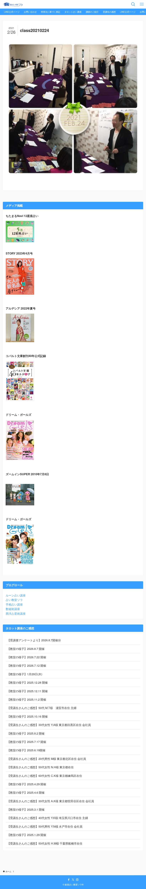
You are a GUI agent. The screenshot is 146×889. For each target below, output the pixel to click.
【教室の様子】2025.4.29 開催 (26, 784)
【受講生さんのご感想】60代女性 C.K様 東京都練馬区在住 (44, 776)
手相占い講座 (14, 604)
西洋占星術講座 (16, 613)
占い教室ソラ (14, 600)
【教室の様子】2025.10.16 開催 (27, 716)
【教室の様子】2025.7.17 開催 (26, 742)
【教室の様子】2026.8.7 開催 (26, 649)
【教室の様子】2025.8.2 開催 (26, 733)
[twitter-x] (73, 879)
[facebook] (68, 879)
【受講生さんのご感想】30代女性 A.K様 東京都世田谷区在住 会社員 (50, 801)
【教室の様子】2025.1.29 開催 (26, 835)
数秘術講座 (13, 609)
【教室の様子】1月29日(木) (24, 674)
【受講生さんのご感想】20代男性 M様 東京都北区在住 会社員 (46, 759)
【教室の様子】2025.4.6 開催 (26, 792)
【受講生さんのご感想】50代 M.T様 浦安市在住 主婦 (41, 708)
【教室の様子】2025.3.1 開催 (26, 809)
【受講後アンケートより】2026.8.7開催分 (34, 640)
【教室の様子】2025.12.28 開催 (27, 682)
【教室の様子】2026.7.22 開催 (26, 657)
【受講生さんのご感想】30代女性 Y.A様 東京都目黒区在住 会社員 (49, 725)
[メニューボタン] (141, 4)
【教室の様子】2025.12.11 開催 (27, 691)
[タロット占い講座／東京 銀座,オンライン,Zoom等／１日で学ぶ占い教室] (13, 4)
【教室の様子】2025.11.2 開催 (26, 699)
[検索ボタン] (133, 4)
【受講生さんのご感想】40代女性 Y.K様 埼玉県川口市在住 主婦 (47, 818)
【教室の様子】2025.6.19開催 (26, 750)
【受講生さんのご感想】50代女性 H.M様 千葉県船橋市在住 (44, 843)
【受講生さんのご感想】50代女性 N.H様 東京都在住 (40, 767)
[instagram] (77, 879)
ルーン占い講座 (16, 595)
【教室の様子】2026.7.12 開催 (26, 665)
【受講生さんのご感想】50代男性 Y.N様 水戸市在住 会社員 (44, 826)
